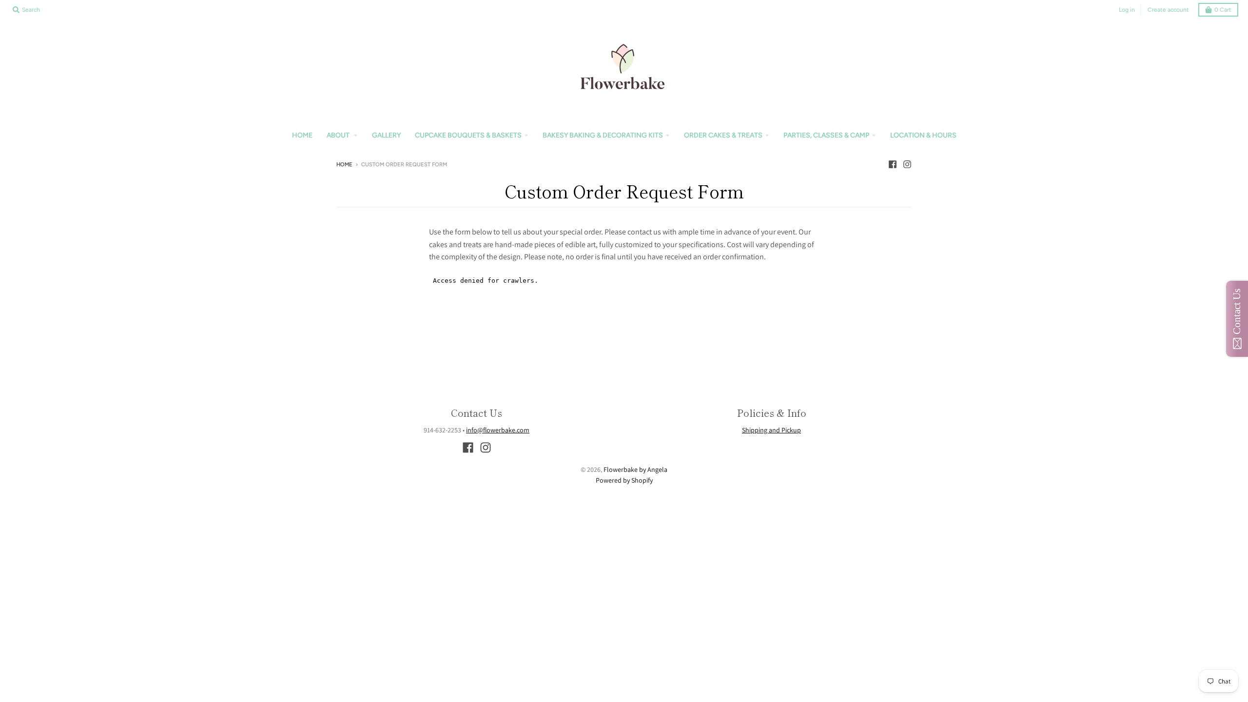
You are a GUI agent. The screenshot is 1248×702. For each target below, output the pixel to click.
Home (344, 164)
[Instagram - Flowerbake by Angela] (907, 164)
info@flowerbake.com (497, 430)
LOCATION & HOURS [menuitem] (923, 135)
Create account (1168, 9)
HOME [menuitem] (302, 135)
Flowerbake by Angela (635, 469)
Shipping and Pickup (771, 430)
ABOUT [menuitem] (339, 135)
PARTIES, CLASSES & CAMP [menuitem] (826, 135)
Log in (1127, 9)
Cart (1222, 9)
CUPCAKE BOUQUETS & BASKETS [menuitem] (468, 135)
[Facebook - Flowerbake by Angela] (892, 164)
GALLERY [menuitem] (386, 135)
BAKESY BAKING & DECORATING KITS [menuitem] (603, 135)
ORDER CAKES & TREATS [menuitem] (723, 135)
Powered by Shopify (624, 480)
